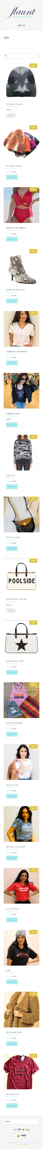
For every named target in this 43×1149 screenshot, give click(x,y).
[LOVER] (21, 948)
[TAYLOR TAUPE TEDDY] (21, 1010)
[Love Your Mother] (21, 886)
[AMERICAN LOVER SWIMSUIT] (21, 205)
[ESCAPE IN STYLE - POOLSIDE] (21, 576)
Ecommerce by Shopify (22, 1144)
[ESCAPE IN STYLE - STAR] (21, 638)
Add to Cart (12, 177)
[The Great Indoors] (21, 1071)
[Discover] (27, 1130)
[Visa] (19, 1130)
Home (5, 42)
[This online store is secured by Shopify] (21, 1136)
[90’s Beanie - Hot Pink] (21, 143)
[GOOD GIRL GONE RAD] (21, 700)
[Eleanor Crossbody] (21, 514)
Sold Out (11, 115)
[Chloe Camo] (21, 453)
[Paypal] (15, 1130)
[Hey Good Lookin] (21, 762)
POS (38, 1142)
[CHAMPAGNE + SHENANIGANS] (21, 329)
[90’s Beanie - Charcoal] (21, 81)
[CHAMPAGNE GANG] (21, 391)
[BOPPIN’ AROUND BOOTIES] (21, 267)
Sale (11, 42)
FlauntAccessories (12, 1142)
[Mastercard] (23, 1130)
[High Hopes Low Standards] (21, 824)
